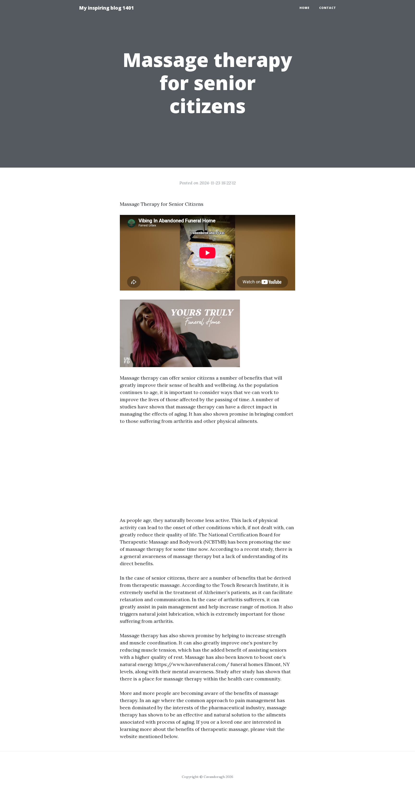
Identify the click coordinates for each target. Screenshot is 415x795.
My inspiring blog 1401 (106, 8)
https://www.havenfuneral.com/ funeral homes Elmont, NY (222, 664)
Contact (327, 8)
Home (304, 8)
